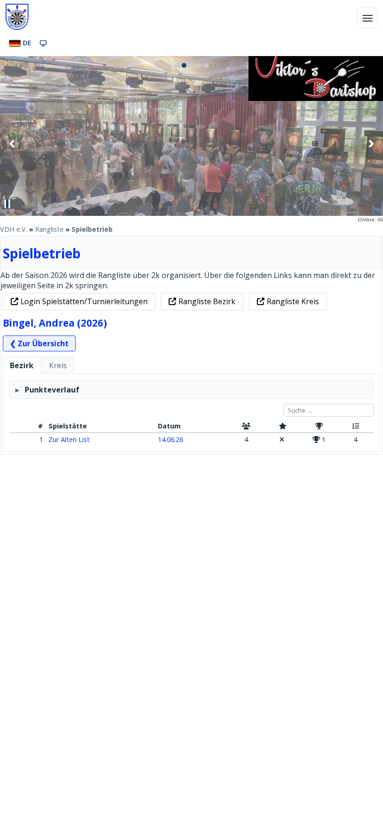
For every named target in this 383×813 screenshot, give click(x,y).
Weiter (370, 143)
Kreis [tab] (58, 365)
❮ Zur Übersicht (39, 343)
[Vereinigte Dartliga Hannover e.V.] (17, 17)
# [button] (40, 425)
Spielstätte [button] (68, 425)
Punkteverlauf (52, 390)
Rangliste (49, 229)
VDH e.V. (13, 229)
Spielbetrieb (92, 229)
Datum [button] (169, 425)
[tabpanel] (191, 413)
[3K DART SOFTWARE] (315, 98)
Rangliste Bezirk (206, 301)
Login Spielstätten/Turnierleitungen (84, 301)
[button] (246, 426)
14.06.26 (170, 439)
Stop (7, 203)
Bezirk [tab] (22, 365)
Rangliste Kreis (293, 301)
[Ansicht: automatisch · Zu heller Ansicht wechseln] (43, 43)
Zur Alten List (69, 439)
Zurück (12, 143)
